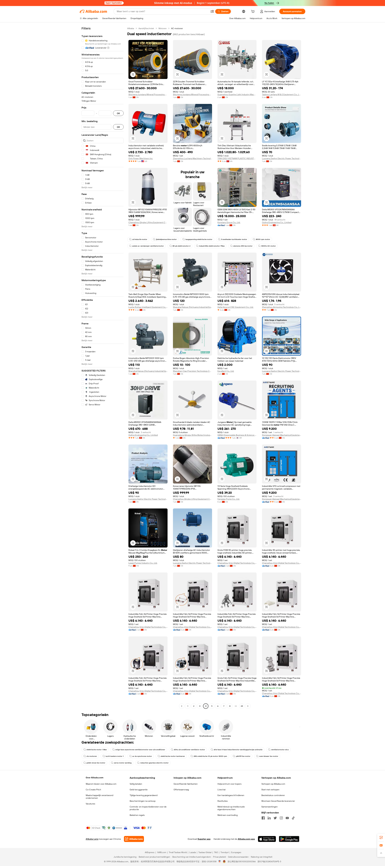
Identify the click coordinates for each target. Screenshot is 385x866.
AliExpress (149, 852)
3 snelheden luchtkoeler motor (234, 239)
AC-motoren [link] (177, 28)
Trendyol (224, 852)
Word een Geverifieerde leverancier (278, 801)
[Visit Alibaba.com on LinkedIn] (269, 818)
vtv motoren (91, 756)
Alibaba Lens (92, 839)
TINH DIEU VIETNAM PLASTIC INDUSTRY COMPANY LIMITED (237, 158)
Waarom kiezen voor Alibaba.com (101, 784)
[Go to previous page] (181, 706)
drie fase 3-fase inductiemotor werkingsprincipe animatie (238, 750)
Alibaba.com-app (246, 839)
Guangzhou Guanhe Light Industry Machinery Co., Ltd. (237, 94)
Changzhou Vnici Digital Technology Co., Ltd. (237, 563)
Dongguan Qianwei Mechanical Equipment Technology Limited (281, 435)
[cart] (253, 12)
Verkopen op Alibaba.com (273, 784)
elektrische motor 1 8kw (96, 750)
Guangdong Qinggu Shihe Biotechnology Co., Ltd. (192, 435)
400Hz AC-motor (268, 246)
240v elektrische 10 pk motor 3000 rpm (210, 756)
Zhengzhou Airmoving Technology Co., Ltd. (281, 307)
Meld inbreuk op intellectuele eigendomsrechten (231, 808)
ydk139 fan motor (243, 756)
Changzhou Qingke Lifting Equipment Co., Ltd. (148, 222)
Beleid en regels (137, 815)
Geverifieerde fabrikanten (186, 784)
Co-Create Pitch (93, 789)
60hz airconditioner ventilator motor (189, 750)
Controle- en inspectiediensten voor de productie (148, 808)
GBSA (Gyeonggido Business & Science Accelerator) (237, 435)
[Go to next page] (248, 706)
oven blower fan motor (268, 756)
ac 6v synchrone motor (142, 756)
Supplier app (204, 839)
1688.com (161, 852)
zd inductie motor (139, 239)
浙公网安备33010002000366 (242, 861)
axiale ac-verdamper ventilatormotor (148, 246)
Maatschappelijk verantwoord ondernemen (99, 796)
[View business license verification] (219, 861)
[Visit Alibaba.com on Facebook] (263, 818)
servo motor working (122, 763)
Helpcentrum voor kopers (229, 784)
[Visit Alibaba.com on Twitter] (275, 818)
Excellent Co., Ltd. (225, 371)
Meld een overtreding (227, 815)
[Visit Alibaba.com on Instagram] (281, 818)
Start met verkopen (270, 789)
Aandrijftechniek (146, 28)
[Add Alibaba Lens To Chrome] (134, 839)
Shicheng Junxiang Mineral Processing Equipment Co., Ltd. (148, 94)
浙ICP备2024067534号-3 (269, 861)
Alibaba (130, 28)
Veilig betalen (136, 784)
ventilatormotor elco (280, 750)
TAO (216, 852)
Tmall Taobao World (178, 852)
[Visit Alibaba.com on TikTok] (293, 818)
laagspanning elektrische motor (198, 239)
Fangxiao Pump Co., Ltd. (228, 499)
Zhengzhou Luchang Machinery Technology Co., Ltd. (192, 158)
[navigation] (103, 367)
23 (242, 706)
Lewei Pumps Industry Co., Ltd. (142, 563)
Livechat (221, 789)
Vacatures (90, 803)
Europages (236, 852)
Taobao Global (204, 852)
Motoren (163, 28)
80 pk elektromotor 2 (181, 246)
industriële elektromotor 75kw (212, 246)
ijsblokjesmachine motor (166, 239)
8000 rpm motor (263, 239)
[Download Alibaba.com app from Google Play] (289, 839)
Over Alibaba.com (94, 777)
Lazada (192, 852)
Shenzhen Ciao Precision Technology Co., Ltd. (192, 371)
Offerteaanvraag (181, 789)
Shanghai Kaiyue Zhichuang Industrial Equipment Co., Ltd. (192, 307)
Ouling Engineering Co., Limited (276, 222)
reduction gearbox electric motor (154, 763)
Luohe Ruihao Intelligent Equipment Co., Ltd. (148, 307)
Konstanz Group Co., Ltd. (228, 222)
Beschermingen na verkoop (143, 801)
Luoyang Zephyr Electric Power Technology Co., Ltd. (281, 158)
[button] (212, 11)
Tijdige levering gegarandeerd (143, 795)
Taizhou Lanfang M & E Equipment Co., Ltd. (281, 94)
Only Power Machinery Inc (140, 158)
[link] (381, 837)
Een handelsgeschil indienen (230, 795)
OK (118, 113)
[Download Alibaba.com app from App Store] (267, 839)
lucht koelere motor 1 (115, 756)
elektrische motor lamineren (173, 756)
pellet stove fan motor (95, 763)
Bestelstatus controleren (273, 795)
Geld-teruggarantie (139, 789)
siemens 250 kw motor (243, 246)
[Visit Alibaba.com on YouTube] (287, 818)
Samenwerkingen (269, 806)
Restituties (222, 801)
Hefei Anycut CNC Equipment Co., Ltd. (235, 307)
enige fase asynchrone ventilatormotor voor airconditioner (140, 750)
